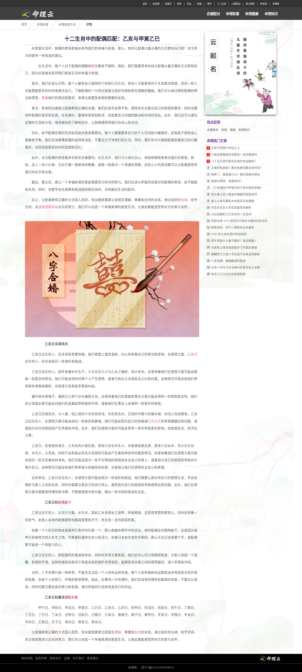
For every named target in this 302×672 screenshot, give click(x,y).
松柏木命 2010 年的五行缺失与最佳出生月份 (239, 220)
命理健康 (251, 14)
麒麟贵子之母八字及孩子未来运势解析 (235, 254)
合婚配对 (213, 14)
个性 (94, 91)
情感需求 (48, 207)
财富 (224, 129)
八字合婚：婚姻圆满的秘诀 (228, 260)
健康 (233, 129)
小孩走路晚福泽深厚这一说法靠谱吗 (234, 154)
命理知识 (271, 14)
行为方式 (154, 421)
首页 (145, 4)
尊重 (45, 98)
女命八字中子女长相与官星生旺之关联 (235, 267)
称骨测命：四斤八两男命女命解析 (232, 227)
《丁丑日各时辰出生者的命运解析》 (234, 161)
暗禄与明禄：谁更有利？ (227, 181)
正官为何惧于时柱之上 (225, 148)
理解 (118, 632)
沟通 (184, 200)
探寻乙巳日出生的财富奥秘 (228, 274)
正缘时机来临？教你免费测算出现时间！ (237, 167)
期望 (94, 66)
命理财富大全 (67, 24)
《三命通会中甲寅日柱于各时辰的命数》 (237, 187)
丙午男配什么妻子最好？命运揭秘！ (234, 240)
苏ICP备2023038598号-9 (157, 667)
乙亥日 (192, 354)
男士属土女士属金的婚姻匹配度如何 (234, 194)
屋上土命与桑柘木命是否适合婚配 (232, 201)
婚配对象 (71, 597)
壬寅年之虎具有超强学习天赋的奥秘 (234, 247)
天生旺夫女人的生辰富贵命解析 (231, 207)
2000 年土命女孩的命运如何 (229, 234)
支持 (137, 632)
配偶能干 (64, 502)
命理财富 (232, 14)
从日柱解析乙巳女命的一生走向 (231, 214)
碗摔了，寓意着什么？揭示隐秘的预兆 (235, 174)
